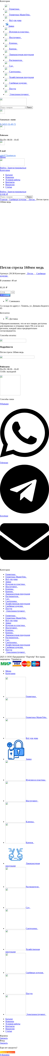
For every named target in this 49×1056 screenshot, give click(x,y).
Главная (4, 199)
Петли (32, 199)
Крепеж (9, 591)
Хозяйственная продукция (17, 604)
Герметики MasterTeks (16, 577)
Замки (8, 582)
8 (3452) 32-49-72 (8, 124)
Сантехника (11, 601)
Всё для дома (11, 579)
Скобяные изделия (18, 199)
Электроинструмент (15, 611)
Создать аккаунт (7, 1052)
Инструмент (11, 586)
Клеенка (9, 589)
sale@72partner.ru (8, 155)
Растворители (12, 596)
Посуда (8, 608)
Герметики (10, 574)
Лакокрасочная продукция (17, 594)
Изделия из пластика (15, 584)
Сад (7, 599)
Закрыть (4, 1038)
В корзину (5, 295)
